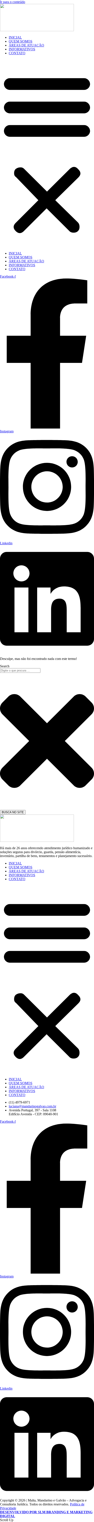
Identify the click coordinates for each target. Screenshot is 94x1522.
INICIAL (15, 37)
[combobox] (20, 670)
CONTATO (17, 53)
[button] (47, 153)
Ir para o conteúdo (12, 2)
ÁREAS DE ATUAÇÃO (26, 45)
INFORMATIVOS (22, 49)
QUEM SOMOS (20, 41)
